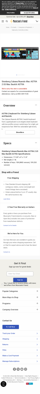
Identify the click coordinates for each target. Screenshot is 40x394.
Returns (5, 344)
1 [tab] (17, 75)
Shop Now (30, 17)
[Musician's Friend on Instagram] (25, 369)
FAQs (4, 350)
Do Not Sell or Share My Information (13, 376)
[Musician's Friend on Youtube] (22, 369)
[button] (37, 21)
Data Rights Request (31, 376)
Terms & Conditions (20, 378)
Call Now (11, 327)
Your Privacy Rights (33, 378)
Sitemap (19, 380)
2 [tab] (18, 75)
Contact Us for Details (9, 225)
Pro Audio (14, 27)
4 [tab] (21, 75)
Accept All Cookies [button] (29, 12)
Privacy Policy (20, 3)
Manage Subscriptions (10, 361)
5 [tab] (22, 75)
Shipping (5, 339)
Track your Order (8, 333)
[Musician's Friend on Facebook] (14, 369)
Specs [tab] (7, 143)
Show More (20, 132)
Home (7, 27)
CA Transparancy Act (9, 380)
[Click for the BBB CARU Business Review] (29, 384)
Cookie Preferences (10, 9)
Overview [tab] (9, 105)
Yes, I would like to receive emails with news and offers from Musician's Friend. (20, 284)
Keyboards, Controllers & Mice (20, 30)
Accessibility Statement (30, 380)
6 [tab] (24, 75)
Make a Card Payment (10, 356)
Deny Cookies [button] (11, 12)
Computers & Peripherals (25, 27)
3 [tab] (20, 75)
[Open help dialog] (3, 384)
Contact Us (6, 252)
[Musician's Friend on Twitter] (18, 369)
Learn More (6, 199)
